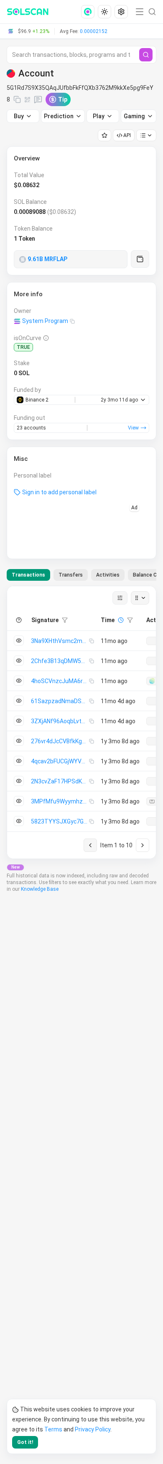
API (127, 135)
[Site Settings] (121, 11)
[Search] (146, 54)
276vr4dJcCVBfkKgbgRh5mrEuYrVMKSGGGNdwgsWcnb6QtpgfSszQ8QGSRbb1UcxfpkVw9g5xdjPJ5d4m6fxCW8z (60, 741)
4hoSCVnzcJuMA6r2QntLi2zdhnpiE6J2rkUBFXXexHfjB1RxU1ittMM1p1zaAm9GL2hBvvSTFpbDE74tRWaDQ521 (60, 681)
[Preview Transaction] (19, 640)
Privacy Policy (92, 1429)
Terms (53, 1429)
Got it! (25, 1442)
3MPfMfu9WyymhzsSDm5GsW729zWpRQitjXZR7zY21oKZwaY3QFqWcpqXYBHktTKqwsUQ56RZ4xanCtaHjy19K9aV (60, 801)
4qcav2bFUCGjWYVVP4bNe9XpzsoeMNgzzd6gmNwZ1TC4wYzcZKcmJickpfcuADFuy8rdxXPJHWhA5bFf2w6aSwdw (60, 761)
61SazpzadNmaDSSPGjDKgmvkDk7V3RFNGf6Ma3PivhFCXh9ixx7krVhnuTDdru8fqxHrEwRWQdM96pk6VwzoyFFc (60, 701)
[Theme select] (104, 11)
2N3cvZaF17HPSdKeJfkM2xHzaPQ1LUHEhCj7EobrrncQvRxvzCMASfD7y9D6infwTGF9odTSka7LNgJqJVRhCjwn (60, 781)
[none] (89, 11)
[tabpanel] (81, 722)
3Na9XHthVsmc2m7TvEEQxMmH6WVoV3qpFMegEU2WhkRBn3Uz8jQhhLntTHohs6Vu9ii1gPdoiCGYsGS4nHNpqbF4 (60, 641)
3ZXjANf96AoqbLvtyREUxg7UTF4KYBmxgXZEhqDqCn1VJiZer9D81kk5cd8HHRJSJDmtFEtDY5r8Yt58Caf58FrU (60, 721)
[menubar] (105, 11)
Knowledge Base (40, 889)
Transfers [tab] (71, 575)
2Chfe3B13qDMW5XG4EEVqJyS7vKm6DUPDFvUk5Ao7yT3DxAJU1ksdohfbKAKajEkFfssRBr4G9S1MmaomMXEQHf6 (60, 661)
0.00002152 (93, 31)
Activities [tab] (108, 575)
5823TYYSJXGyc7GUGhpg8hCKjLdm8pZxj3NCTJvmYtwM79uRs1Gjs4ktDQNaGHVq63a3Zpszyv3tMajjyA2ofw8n (60, 821)
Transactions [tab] (28, 575)
